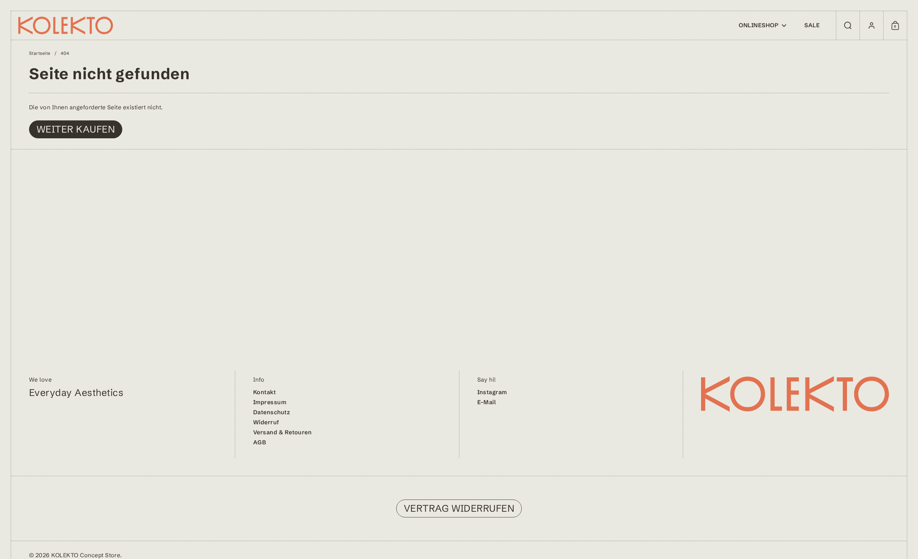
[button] (848, 25)
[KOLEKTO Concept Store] (65, 25)
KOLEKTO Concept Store (85, 555)
